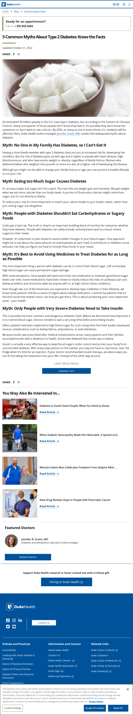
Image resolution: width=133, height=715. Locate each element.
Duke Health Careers (59, 660)
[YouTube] (14, 627)
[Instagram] (14, 620)
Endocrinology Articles (35, 11)
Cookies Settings (12, 708)
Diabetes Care (66, 370)
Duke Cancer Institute (103, 650)
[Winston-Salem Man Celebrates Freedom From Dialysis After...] (19, 471)
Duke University (99, 671)
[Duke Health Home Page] (21, 606)
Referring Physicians (59, 676)
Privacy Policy (96, 701)
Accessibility (9, 650)
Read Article (48, 412)
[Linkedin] (20, 620)
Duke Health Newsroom (61, 665)
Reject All (118, 708)
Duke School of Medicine (104, 660)
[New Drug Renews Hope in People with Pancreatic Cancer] (19, 503)
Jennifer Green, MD (68, 133)
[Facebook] (8, 620)
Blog (16, 11)
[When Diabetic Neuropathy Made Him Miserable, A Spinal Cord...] (19, 438)
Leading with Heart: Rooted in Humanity (18, 657)
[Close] (127, 689)
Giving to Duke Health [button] (64, 582)
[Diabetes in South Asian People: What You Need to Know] (19, 409)
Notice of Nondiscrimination (17, 663)
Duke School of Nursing (104, 665)
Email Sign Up (55, 671)
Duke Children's (99, 655)
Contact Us (44, 622)
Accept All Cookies (95, 708)
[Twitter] (8, 627)
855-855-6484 (25, 26)
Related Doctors (28, 557)
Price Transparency (12, 682)
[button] (116, 4)
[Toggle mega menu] (124, 4)
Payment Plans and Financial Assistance (18, 676)
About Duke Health (58, 650)
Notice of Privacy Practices (16, 669)
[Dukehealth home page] (16, 4)
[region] (66, 699)
